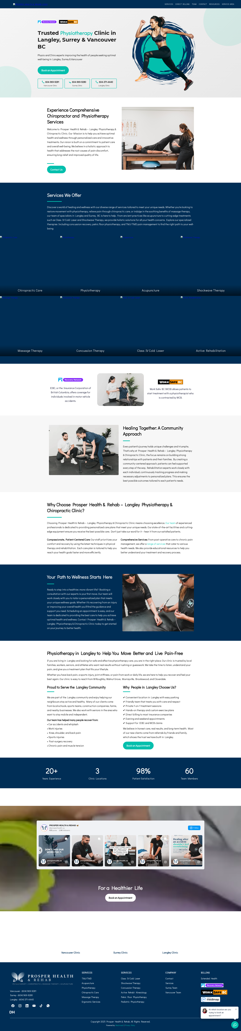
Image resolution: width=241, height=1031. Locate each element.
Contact (203, 4)
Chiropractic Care (90, 992)
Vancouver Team (173, 992)
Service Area (228, 4)
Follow (196, 828)
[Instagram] (19, 1005)
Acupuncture (88, 983)
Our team (170, 523)
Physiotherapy (88, 987)
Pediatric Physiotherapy (132, 1001)
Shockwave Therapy (130, 983)
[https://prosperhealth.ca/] (30, 4)
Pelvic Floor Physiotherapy (134, 997)
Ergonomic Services (91, 1001)
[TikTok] (41, 1005)
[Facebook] (12, 1005)
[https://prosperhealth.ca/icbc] (70, 379)
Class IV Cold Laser (130, 978)
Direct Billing (182, 4)
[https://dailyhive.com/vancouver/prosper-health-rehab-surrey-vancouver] (42, 1012)
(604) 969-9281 (29, 991)
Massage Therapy (90, 997)
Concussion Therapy (130, 987)
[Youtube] (34, 1005)
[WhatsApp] (48, 1005)
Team (194, 4)
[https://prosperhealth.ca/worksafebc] (170, 382)
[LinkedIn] (27, 1005)
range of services (156, 543)
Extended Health (209, 978)
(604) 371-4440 (26, 999)
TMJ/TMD (87, 978)
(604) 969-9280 (25, 995)
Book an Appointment (53, 70)
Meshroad (119, 1025)
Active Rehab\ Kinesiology (134, 992)
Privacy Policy (130, 1025)
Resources (214, 4)
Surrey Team (171, 987)
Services (169, 4)
